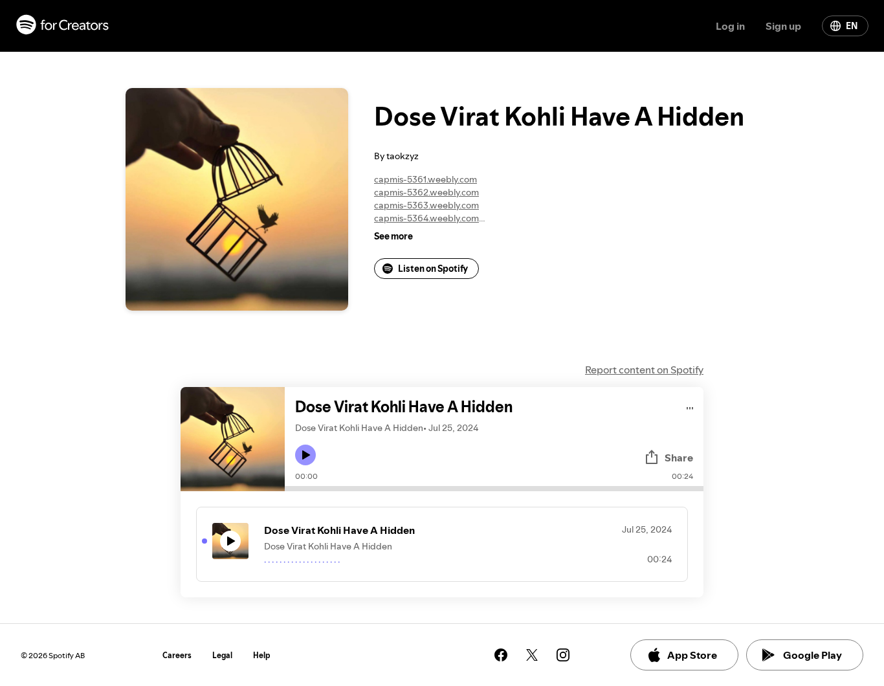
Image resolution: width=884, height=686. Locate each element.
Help (262, 655)
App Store (692, 655)
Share (679, 457)
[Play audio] (690, 406)
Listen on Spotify (433, 268)
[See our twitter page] (532, 655)
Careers (177, 655)
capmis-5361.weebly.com (425, 179)
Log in (730, 26)
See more (393, 236)
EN (851, 25)
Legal (222, 655)
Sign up (783, 26)
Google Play (812, 655)
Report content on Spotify (644, 369)
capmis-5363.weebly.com (426, 205)
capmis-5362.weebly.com (426, 192)
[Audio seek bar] (494, 488)
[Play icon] (305, 455)
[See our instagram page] (563, 655)
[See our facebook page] (501, 655)
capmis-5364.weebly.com (426, 218)
